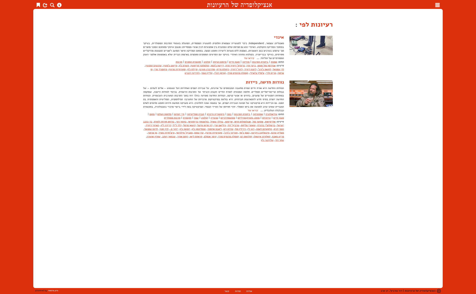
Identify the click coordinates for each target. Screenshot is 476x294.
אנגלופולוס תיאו (242, 121)
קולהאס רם (246, 136)
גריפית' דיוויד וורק (235, 65)
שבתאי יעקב (169, 136)
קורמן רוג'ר (220, 73)
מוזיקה (246, 62)
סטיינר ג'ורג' (231, 133)
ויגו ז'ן (250, 129)
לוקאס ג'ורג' (264, 69)
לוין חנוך (164, 129)
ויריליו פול (240, 129)
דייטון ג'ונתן (217, 65)
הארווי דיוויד (152, 125)
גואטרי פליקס (248, 125)
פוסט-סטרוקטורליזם (249, 118)
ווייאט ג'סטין (170, 65)
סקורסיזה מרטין (177, 69)
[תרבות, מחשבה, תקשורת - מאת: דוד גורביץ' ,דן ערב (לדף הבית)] (239, 4)
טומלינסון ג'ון (199, 129)
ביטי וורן (251, 65)
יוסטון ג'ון (185, 129)
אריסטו (229, 121)
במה (229, 114)
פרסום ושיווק (219, 62)
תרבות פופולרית (172, 118)
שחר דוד (279, 140)
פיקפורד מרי (160, 69)
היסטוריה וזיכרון (215, 114)
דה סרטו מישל (204, 125)
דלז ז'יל (177, 125)
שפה (196, 118)
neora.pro (53, 290)
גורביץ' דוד (233, 125)
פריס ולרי (271, 73)
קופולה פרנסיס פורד (237, 73)
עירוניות (266, 118)
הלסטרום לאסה (264, 129)
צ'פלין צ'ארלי (257, 73)
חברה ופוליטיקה (195, 114)
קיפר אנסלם (210, 136)
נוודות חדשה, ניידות (265, 82)
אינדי (279, 37)
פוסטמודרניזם (228, 118)
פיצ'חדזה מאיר (166, 133)
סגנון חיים (234, 62)
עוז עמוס (199, 133)
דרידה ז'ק (166, 125)
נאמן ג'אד (244, 133)
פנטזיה (214, 118)
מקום (152, 114)
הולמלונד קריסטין (200, 65)
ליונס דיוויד (250, 69)
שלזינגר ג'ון (267, 140)
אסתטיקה (258, 114)
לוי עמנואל (278, 69)
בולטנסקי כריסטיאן (198, 121)
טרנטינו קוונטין (153, 65)
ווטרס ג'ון (184, 65)
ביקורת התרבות (260, 62)
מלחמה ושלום (164, 114)
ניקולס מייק (223, 69)
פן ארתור (152, 133)
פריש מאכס (278, 136)
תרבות (179, 62)
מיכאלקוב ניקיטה (260, 133)
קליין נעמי (206, 73)
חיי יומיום (179, 114)
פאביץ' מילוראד (184, 133)
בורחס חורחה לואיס (164, 121)
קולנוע (207, 62)
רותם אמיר (182, 136)
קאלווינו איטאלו (262, 136)
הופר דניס (279, 129)
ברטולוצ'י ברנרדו (266, 125)
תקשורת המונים (193, 62)
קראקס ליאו (196, 136)
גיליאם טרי (220, 125)
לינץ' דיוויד (237, 69)
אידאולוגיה (271, 114)
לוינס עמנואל (151, 129)
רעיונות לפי (315, 24)
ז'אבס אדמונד (215, 129)
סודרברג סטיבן (207, 69)
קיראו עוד (249, 58)
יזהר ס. (174, 129)
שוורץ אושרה (153, 136)
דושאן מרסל (189, 125)
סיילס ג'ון (192, 69)
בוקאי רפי (181, 121)
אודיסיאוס (270, 121)
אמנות (274, 62)
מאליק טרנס (277, 133)
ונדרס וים (228, 129)
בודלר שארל (216, 121)
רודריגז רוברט (192, 73)
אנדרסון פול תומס (267, 65)
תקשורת (187, 118)
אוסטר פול (258, 121)
